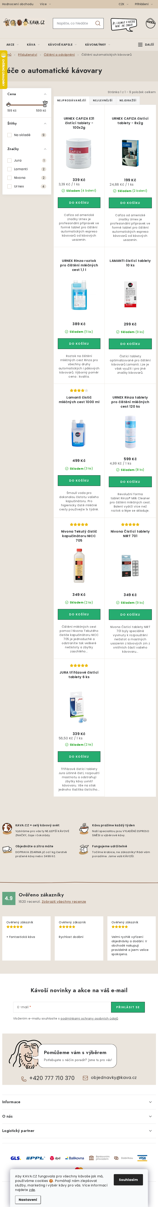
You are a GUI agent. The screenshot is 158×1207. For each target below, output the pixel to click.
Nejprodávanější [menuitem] (71, 100)
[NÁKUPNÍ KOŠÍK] (151, 23)
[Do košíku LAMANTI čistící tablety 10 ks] (130, 344)
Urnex (29, 186)
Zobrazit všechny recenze (64, 901)
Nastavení (28, 1199)
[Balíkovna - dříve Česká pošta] (74, 1157)
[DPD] (55, 1158)
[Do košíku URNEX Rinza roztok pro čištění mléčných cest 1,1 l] (79, 343)
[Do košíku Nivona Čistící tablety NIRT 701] (130, 614)
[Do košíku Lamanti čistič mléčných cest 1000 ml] (79, 480)
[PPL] (35, 1157)
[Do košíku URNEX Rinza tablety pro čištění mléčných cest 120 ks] (130, 481)
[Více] (146, 44)
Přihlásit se (128, 1007)
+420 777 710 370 (52, 1078)
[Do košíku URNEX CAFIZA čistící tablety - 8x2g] (130, 203)
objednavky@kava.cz (114, 1077)
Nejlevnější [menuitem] (103, 100)
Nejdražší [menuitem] (128, 100)
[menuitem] (12, 44)
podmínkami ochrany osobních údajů (89, 1018)
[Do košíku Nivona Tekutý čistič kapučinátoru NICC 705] (79, 614)
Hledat (98, 23)
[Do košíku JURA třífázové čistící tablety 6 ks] (79, 756)
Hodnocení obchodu (18, 4)
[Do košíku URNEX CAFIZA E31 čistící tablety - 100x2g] (79, 202)
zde (32, 1189)
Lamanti (29, 169)
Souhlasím (128, 1179)
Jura (29, 160)
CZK (122, 4)
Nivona (29, 177)
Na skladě (29, 135)
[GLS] (15, 1158)
